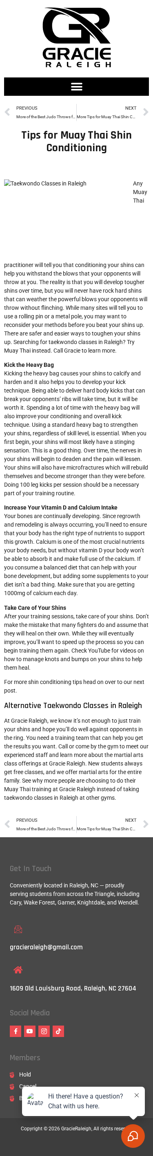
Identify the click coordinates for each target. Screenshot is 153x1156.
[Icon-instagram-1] (44, 1031)
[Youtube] (29, 1031)
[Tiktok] (58, 1031)
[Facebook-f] (15, 1031)
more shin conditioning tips (48, 682)
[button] (76, 86)
